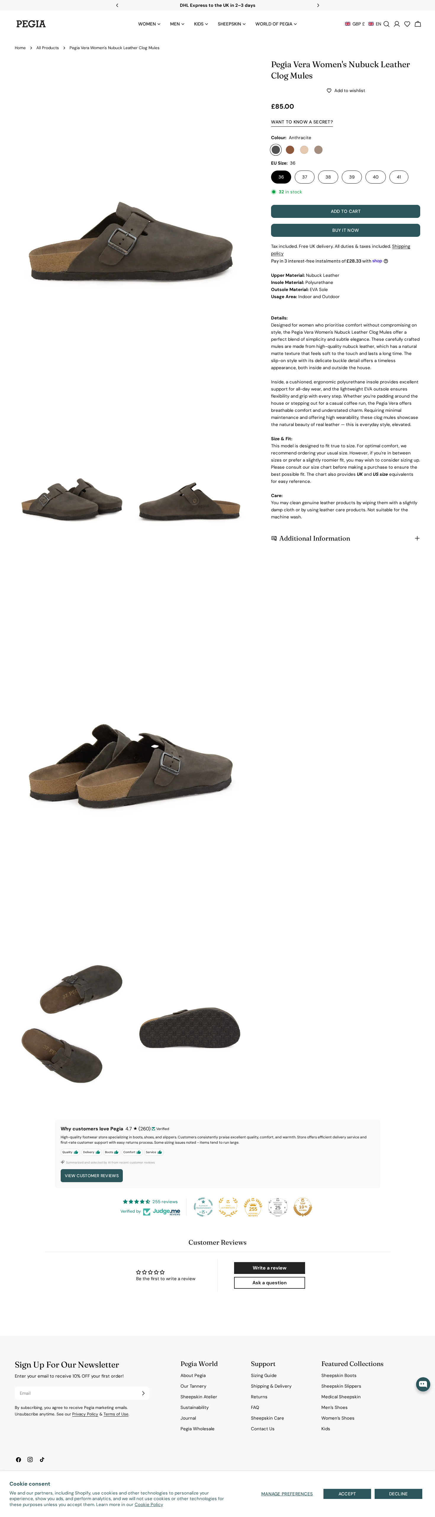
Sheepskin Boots (339, 1375)
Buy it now (345, 230)
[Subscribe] (143, 1393)
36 (281, 177)
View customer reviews (92, 1175)
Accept (347, 1494)
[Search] (386, 24)
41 (399, 177)
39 (352, 177)
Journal (188, 1418)
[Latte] (304, 150)
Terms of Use (116, 1414)
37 (304, 177)
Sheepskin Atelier (199, 1397)
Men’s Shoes (334, 1407)
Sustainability (195, 1407)
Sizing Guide (264, 1375)
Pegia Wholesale (198, 1429)
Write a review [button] (269, 1268)
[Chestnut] (290, 150)
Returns (259, 1397)
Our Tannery (193, 1386)
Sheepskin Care (267, 1418)
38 (328, 177)
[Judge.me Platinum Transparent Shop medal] (203, 1207)
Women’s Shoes (338, 1418)
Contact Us (263, 1429)
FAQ (255, 1407)
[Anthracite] (276, 150)
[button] (363, 24)
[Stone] (318, 150)
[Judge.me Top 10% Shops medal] (302, 1207)
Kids (325, 1429)
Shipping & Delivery (271, 1386)
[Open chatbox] (423, 1384)
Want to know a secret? (302, 122)
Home (20, 47)
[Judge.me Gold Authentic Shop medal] (228, 1207)
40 (375, 177)
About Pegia (193, 1375)
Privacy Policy (85, 1414)
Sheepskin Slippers (341, 1386)
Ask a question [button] (269, 1283)
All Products (47, 47)
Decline (398, 1494)
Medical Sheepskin (341, 1397)
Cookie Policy (149, 1505)
